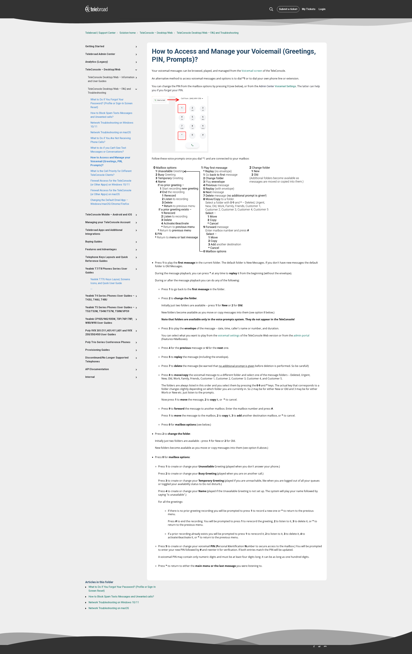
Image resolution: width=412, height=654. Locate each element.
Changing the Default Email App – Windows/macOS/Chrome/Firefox (109, 202)
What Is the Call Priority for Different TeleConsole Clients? (110, 173)
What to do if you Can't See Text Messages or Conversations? (108, 149)
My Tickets (308, 9)
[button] (271, 9)
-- (91, 289)
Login (322, 9)
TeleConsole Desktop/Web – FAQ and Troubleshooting (208, 32)
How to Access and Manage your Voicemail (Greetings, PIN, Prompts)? (110, 161)
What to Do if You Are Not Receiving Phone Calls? (110, 140)
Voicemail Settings (285, 86)
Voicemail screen (252, 71)
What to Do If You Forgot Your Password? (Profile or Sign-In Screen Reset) (111, 103)
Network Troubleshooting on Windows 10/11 (111, 124)
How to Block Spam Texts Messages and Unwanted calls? (111, 114)
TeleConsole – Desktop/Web (156, 32)
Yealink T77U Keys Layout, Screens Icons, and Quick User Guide (110, 281)
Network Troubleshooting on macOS (110, 132)
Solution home (128, 32)
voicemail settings (229, 335)
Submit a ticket (288, 9)
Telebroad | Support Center (100, 32)
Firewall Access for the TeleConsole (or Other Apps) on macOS (110, 192)
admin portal (301, 335)
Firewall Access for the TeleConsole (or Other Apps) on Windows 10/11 (110, 182)
